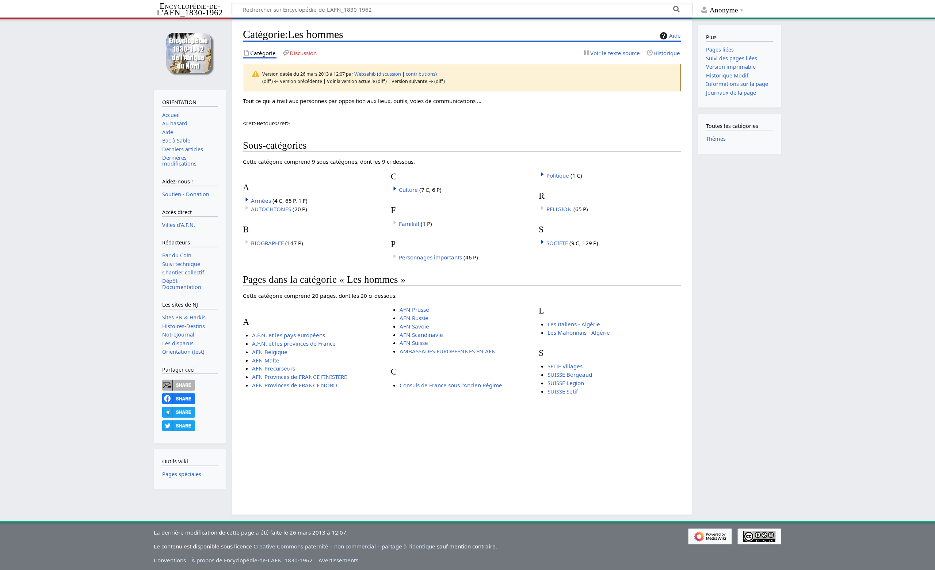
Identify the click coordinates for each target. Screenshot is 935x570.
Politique (557, 175)
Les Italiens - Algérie (573, 324)
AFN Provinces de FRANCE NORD (294, 385)
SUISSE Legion (565, 383)
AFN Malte (265, 360)
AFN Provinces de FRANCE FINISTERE (299, 376)
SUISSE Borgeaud (569, 374)
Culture (408, 189)
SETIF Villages (565, 366)
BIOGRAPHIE (267, 243)
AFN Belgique (269, 352)
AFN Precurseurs (273, 368)
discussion (389, 74)
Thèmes (716, 138)
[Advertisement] (462, 446)
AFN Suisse (414, 342)
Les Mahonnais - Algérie (578, 332)
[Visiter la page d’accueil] (189, 53)
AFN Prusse (414, 309)
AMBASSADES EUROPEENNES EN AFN (448, 351)
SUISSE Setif (562, 391)
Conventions (170, 560)
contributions (420, 74)
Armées (261, 200)
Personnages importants (430, 257)
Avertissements (338, 560)
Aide (675, 35)
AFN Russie (414, 318)
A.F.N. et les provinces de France (294, 343)
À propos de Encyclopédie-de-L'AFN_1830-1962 (252, 560)
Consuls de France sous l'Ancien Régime (451, 385)
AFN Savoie (414, 326)
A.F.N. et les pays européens (288, 335)
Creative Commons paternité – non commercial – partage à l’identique (344, 546)
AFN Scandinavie (421, 334)
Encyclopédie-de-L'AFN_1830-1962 (190, 9)
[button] (246, 199)
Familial (409, 223)
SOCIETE (557, 243)
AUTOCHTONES (271, 209)
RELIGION (559, 209)
